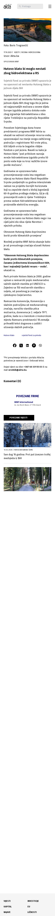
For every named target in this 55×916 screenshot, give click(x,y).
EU (29, 906)
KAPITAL (8, 906)
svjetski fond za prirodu (31, 335)
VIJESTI (7, 901)
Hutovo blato (9, 335)
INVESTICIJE (33, 901)
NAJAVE (7, 912)
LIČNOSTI (32, 912)
